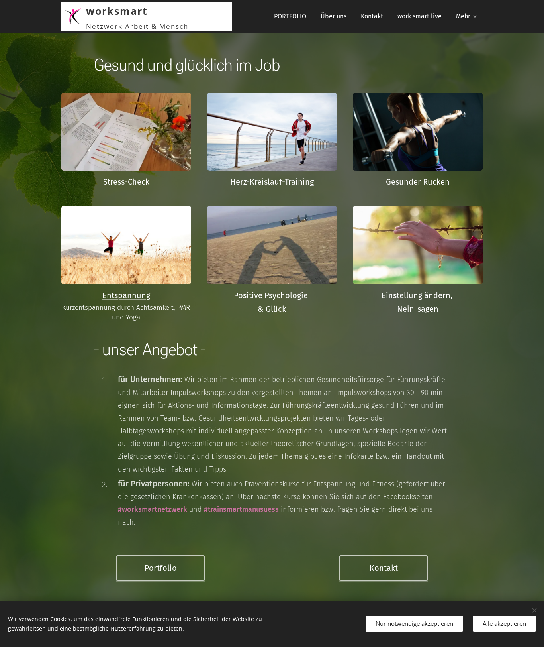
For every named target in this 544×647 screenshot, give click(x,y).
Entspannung (126, 295)
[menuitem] (290, 16)
